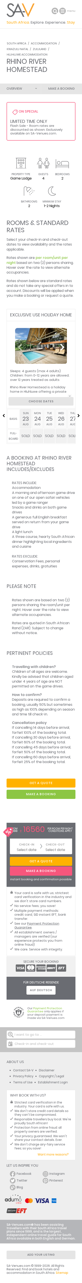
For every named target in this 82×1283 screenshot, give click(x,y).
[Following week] (78, 415)
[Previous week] (3, 415)
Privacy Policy (23, 1076)
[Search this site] (55, 11)
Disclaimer (46, 1070)
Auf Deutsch (41, 990)
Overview (14, 88)
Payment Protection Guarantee (36, 925)
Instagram (57, 1174)
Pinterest (56, 1180)
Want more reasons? (53, 1154)
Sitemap (62, 1273)
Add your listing (41, 1255)
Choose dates (41, 401)
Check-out (55, 844)
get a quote (41, 783)
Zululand (39, 49)
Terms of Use (23, 1082)
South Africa (16, 43)
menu (63, 11)
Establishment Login (53, 1082)
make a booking (41, 794)
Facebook (24, 1174)
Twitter (22, 1180)
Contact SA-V (23, 1070)
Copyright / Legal (51, 1076)
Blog (20, 1187)
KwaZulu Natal (17, 49)
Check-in (26, 844)
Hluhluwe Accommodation (27, 54)
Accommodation (44, 43)
